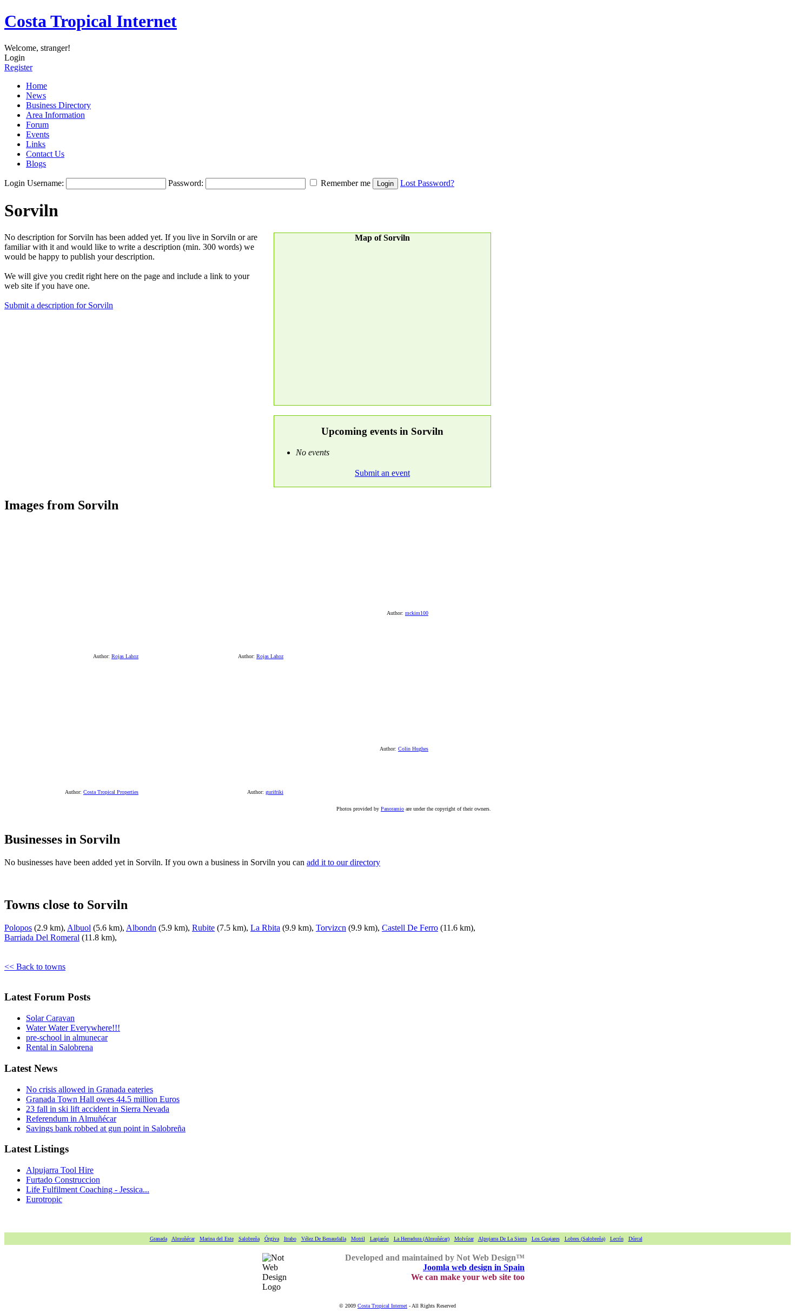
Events (37, 134)
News (36, 95)
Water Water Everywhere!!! (73, 1027)
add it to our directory (343, 862)
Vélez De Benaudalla (323, 1239)
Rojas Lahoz (124, 656)
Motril (358, 1239)
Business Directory (58, 105)
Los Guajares (546, 1239)
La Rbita (265, 927)
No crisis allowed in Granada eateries (89, 1089)
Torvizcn (331, 927)
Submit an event (382, 473)
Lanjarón (379, 1239)
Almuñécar (183, 1239)
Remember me (345, 183)
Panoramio (392, 809)
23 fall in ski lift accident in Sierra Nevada (97, 1108)
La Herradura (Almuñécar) (421, 1239)
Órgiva (271, 1239)
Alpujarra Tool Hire (60, 1170)
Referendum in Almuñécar (71, 1118)
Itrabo (290, 1239)
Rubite (203, 927)
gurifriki (274, 792)
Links (35, 144)
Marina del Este (217, 1239)
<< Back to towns (34, 966)
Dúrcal (635, 1239)
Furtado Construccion (63, 1179)
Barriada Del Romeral (42, 937)
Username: (45, 183)
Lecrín (617, 1239)
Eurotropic (44, 1199)
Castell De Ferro (410, 927)
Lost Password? (427, 183)
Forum (37, 124)
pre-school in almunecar (67, 1037)
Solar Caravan (50, 1018)
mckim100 (416, 613)
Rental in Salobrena (59, 1047)
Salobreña (249, 1239)
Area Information (55, 115)
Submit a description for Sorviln (58, 305)
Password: (185, 183)
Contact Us (45, 153)
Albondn (141, 927)
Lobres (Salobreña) (585, 1239)
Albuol (79, 927)
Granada (158, 1239)
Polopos (18, 927)
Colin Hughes (413, 749)
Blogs (36, 163)
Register (18, 67)
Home (36, 85)
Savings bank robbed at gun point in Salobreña (106, 1128)
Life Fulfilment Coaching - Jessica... (87, 1189)
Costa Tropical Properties (110, 792)
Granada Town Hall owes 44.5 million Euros (103, 1099)
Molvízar (464, 1239)
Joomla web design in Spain (474, 1267)
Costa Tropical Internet (90, 21)
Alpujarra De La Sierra (502, 1239)
